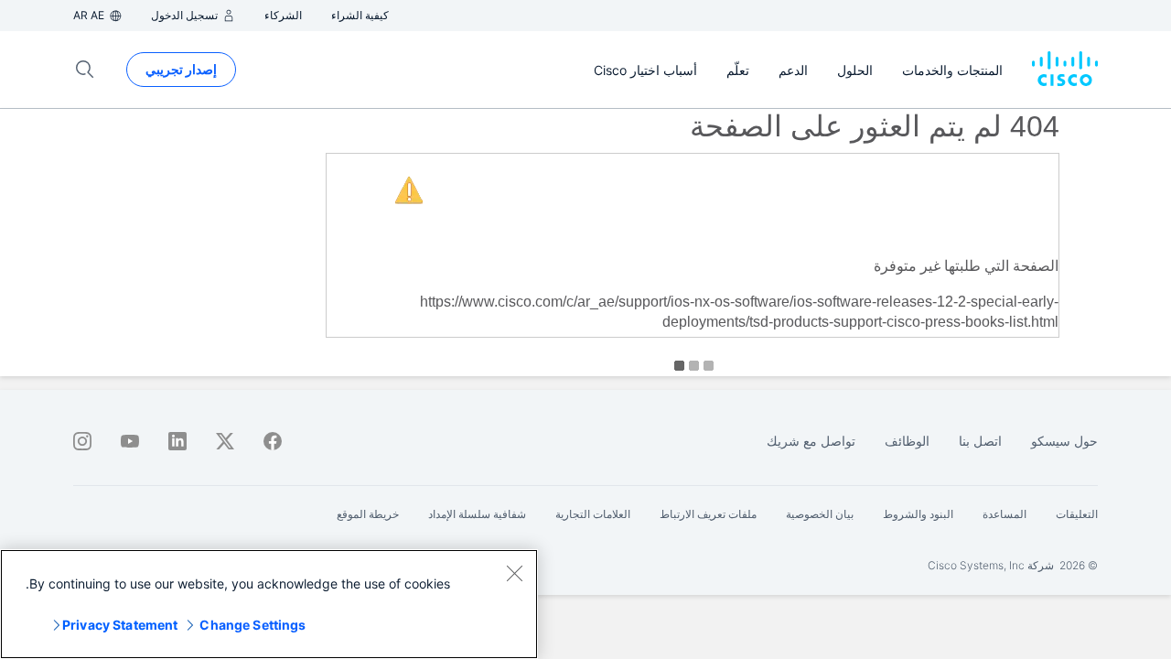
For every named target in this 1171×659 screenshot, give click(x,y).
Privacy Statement (119, 624)
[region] (269, 604)
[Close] (514, 573)
